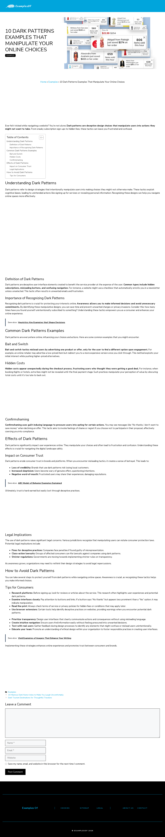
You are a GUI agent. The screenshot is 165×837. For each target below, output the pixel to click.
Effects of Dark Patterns (17, 163)
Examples (10, 55)
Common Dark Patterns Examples (22, 150)
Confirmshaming (16, 160)
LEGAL (100, 808)
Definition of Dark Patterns (20, 144)
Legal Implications (17, 169)
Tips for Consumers (18, 175)
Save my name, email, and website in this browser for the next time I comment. (46, 763)
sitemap (84, 808)
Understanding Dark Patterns (20, 141)
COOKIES (65, 808)
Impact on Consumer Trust (20, 166)
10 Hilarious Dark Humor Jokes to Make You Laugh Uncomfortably (35, 694)
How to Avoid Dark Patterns (19, 172)
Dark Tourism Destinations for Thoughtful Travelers (30, 697)
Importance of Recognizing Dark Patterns (26, 147)
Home (43, 81)
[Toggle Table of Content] (40, 137)
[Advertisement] (82, 105)
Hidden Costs (15, 157)
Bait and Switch (16, 154)
